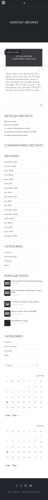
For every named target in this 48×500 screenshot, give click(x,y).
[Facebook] (16, 486)
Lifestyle (8, 261)
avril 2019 (8, 184)
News (6, 265)
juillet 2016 (9, 218)
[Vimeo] (26, 486)
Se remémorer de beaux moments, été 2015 (20, 132)
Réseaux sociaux (10, 121)
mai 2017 (8, 205)
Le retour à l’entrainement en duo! (17, 128)
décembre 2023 (10, 162)
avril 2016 (8, 227)
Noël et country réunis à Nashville (24, 311)
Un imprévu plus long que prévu (15, 135)
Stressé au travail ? (11, 125)
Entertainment (10, 257)
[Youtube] (30, 486)
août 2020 (8, 171)
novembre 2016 (10, 210)
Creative (8, 252)
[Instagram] (21, 486)
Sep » (15, 415)
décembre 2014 (10, 236)
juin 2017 (8, 201)
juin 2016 (8, 223)
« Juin (7, 415)
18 (7, 402)
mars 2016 (8, 232)
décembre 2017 (10, 197)
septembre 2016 (11, 214)
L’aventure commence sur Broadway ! (25, 302)
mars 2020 (9, 179)
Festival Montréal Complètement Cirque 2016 (26, 291)
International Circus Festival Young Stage (26, 281)
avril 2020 (8, 175)
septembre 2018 (11, 188)
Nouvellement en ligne (19, 321)
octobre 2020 (10, 166)
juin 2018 (8, 192)
